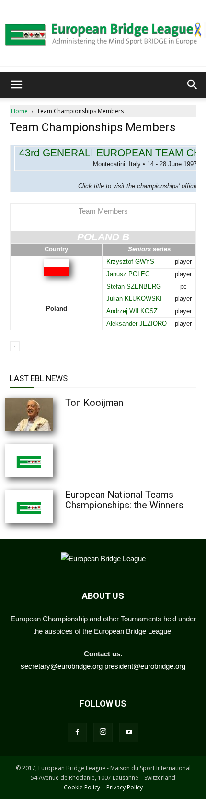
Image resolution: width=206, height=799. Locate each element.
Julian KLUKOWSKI (134, 298)
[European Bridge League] (103, 33)
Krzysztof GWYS (130, 261)
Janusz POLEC (127, 274)
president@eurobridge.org (144, 666)
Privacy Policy (124, 787)
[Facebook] (77, 732)
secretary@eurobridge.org (62, 666)
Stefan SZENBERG (133, 286)
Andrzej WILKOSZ (132, 311)
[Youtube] (128, 732)
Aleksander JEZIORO (136, 323)
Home (19, 111)
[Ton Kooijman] (53, 414)
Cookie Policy (82, 787)
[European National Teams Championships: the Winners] (53, 506)
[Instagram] (103, 732)
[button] (16, 85)
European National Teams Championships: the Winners (124, 500)
